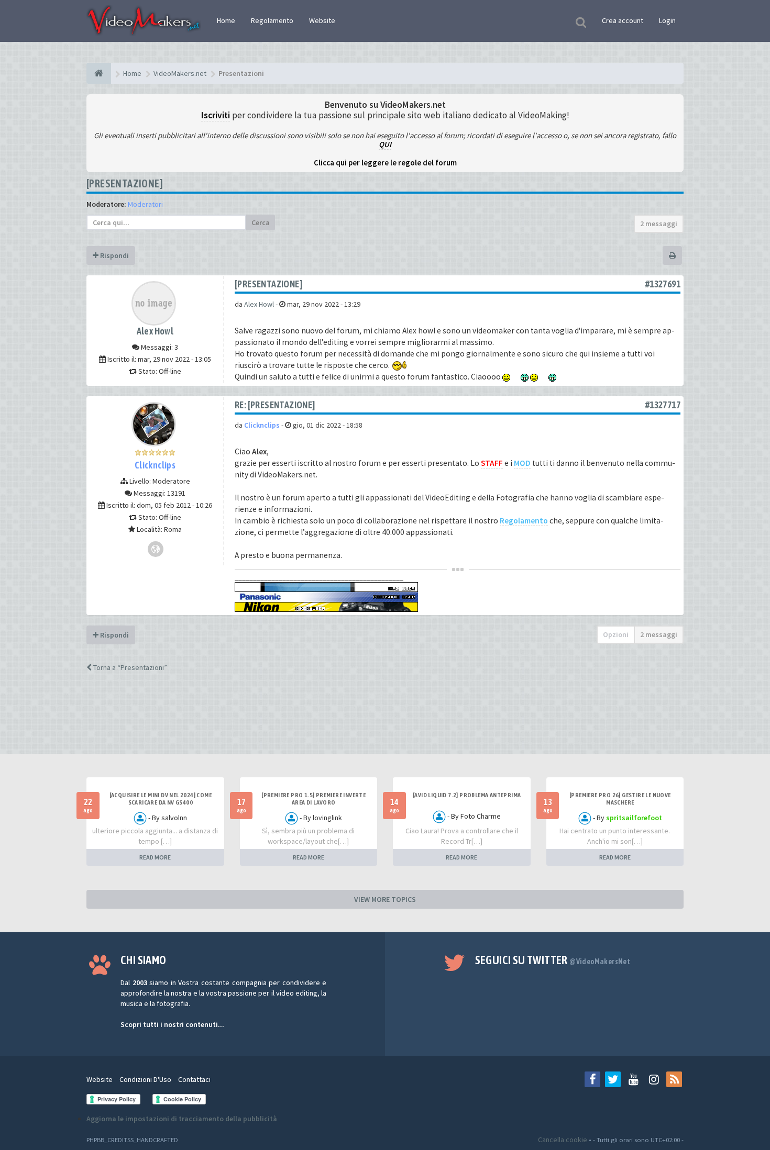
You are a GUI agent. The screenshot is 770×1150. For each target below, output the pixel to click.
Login (667, 20)
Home (226, 20)
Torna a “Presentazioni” (129, 667)
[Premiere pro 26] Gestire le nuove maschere (620, 798)
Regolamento (272, 20)
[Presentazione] (124, 183)
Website (322, 20)
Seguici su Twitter (553, 960)
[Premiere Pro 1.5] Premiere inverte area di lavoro (313, 798)
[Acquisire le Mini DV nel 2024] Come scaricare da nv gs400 (160, 798)
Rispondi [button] (113, 255)
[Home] (98, 73)
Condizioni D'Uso (145, 1079)
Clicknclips (155, 465)
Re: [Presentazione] (275, 404)
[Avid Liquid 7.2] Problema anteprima (467, 795)
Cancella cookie (562, 1139)
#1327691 (662, 283)
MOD (522, 463)
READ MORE (155, 857)
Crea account (622, 20)
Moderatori (145, 204)
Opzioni (616, 634)
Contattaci (194, 1079)
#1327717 (662, 404)
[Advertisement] (385, 722)
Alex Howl (155, 331)
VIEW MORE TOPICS (385, 899)
